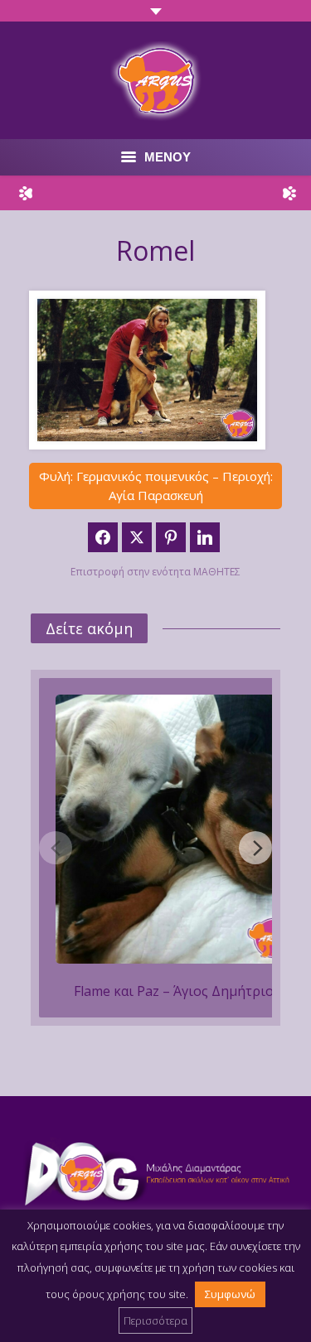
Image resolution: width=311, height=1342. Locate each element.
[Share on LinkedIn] (205, 537)
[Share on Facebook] (103, 537)
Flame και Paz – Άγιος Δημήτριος (177, 991)
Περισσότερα (155, 1320)
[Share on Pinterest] (171, 537)
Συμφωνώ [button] (230, 1294)
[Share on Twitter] (137, 537)
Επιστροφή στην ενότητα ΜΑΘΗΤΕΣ (155, 572)
